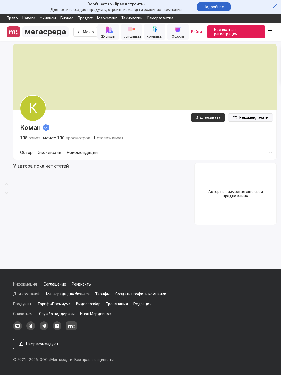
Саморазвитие (160, 18)
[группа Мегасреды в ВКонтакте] (17, 329)
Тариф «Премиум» (54, 304)
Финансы (48, 18)
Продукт (85, 18)
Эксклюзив (49, 152)
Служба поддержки (57, 314)
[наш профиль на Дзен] (57, 329)
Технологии (131, 18)
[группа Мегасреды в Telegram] (44, 329)
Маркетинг (107, 18)
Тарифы (102, 294)
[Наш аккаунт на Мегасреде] (71, 329)
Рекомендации (82, 152)
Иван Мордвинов (95, 314)
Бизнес (66, 18)
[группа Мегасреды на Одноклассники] (30, 329)
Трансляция (117, 304)
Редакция (142, 304)
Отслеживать (208, 117)
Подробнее (214, 7)
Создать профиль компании (140, 294)
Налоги (28, 18)
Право (12, 18)
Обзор (26, 152)
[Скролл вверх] (6, 94)
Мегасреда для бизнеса (68, 294)
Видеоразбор (88, 304)
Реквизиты (81, 284)
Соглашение (55, 284)
